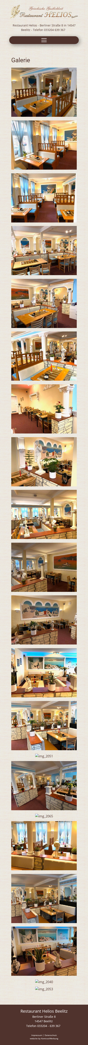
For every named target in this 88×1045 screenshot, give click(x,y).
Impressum (36, 1035)
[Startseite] (44, 11)
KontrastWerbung (49, 1038)
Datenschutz (51, 1035)
